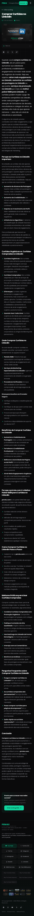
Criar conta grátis (13, 808)
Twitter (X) (25, 846)
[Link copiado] (16, 52)
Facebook (26, 856)
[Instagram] (8, 907)
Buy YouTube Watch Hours (10, 882)
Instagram (10, 856)
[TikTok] (21, 907)
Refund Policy (21, 911)
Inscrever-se (23, 3)
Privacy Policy (11, 911)
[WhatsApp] (8, 52)
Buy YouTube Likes (25, 873)
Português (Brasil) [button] (14, 3)
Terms (4, 911)
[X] (12, 52)
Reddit (10, 862)
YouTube (10, 846)
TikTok (10, 851)
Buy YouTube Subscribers (10, 877)
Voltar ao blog (8, 10)
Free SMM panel (26, 867)
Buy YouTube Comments (25, 877)
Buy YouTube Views (9, 873)
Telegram (26, 851)
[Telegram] (3, 52)
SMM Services (10, 867)
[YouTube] (12, 907)
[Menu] (30, 3)
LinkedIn (25, 862)
